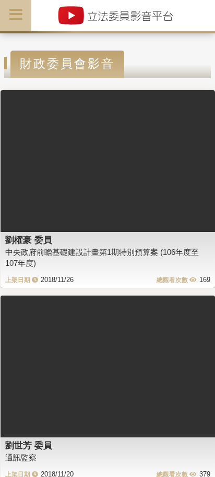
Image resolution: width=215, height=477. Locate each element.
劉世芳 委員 (28, 445)
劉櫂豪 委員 (28, 239)
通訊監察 (21, 457)
